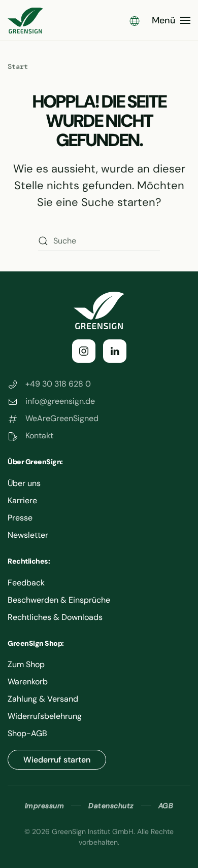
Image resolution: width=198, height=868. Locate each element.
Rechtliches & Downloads (55, 617)
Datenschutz (111, 805)
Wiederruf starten (56, 759)
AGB (166, 805)
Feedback (26, 582)
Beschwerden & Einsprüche (59, 600)
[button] (134, 20)
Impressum (44, 805)
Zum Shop (26, 664)
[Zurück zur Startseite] (25, 20)
